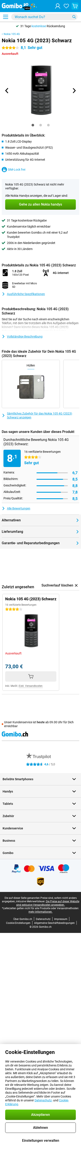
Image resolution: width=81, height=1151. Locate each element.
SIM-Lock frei (16, 169)
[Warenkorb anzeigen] (75, 6)
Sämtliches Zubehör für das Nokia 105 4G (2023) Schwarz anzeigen (39, 415)
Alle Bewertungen (18, 508)
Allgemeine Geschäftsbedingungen (54, 923)
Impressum (60, 919)
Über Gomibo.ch (22, 919)
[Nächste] (74, 90)
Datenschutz (43, 919)
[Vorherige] (7, 90)
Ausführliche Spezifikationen (26, 294)
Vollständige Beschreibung (25, 336)
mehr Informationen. (40, 911)
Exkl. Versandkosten (31, 685)
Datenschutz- (43, 1100)
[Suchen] (74, 16)
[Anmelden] (57, 6)
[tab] (33, 125)
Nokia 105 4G (12, 34)
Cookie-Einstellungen (18, 923)
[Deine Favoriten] (66, 6)
